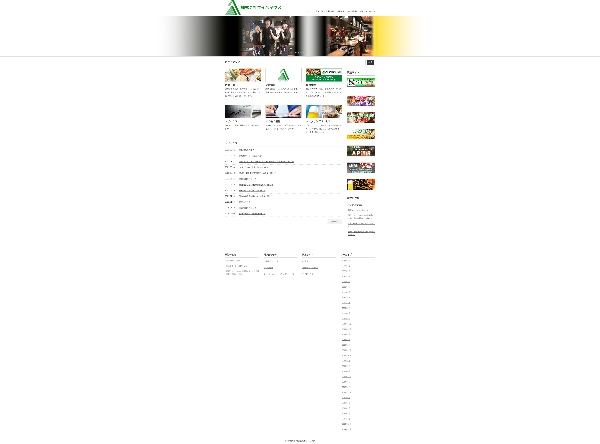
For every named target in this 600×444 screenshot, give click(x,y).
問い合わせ (268, 268)
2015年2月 (346, 419)
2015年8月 (346, 413)
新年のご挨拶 (244, 202)
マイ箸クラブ (307, 274)
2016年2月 (346, 408)
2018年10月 (346, 355)
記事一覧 (334, 221)
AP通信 (305, 261)
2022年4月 (346, 266)
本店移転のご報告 (246, 150)
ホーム (309, 11)
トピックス (231, 121)
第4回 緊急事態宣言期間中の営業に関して (257, 173)
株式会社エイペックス (305, 441)
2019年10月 (346, 329)
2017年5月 (346, 387)
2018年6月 (346, 366)
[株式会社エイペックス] (256, 13)
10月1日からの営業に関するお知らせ (255, 167)
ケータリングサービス (318, 121)
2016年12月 (346, 392)
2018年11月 (346, 350)
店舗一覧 (319, 11)
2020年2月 (346, 318)
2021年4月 (346, 297)
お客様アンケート (367, 11)
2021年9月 (346, 276)
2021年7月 (346, 282)
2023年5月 (346, 260)
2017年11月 (346, 377)
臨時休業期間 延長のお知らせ (252, 214)
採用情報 (340, 11)
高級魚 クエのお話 (310, 268)
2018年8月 (346, 361)
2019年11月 (346, 324)
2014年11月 (346, 429)
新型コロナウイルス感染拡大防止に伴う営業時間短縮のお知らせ (266, 162)
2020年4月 (346, 313)
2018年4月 (346, 371)
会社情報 (330, 11)
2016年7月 (346, 403)
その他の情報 (272, 121)
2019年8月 (346, 340)
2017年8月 (346, 382)
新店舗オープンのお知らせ (250, 156)
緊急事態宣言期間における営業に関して (256, 196)
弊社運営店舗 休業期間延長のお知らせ (256, 185)
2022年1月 (346, 271)
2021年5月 (346, 292)
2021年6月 (346, 287)
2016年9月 (346, 398)
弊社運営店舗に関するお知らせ (252, 190)
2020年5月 (346, 308)
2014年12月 (346, 424)
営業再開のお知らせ (247, 179)
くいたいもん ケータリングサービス (279, 274)
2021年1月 (346, 303)
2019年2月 (346, 345)
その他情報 (352, 11)
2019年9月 (346, 334)
